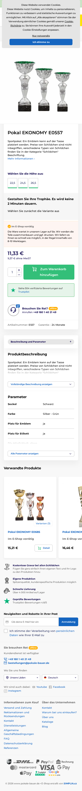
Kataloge (47, 721)
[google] (55, 773)
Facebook (59, 686)
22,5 (12, 183)
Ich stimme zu (41, 42)
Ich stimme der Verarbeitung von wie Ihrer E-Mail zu (42, 633)
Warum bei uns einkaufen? (59, 712)
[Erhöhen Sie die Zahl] (19, 270)
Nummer (12, 272)
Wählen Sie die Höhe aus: (25, 173)
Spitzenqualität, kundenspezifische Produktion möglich (44, 582)
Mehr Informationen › (21, 158)
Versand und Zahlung (18, 707)
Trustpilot (23, 291)
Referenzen (11, 747)
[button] (41, 384)
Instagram (14, 690)
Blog (45, 726)
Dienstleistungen (15, 725)
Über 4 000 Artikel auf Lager (29, 592)
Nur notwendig (41, 35)
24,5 (23, 183)
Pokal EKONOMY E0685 (24, 532)
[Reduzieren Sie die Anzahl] (19, 274)
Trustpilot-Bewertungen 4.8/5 (30, 602)
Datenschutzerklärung (18, 743)
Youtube (41, 686)
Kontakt (9, 720)
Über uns (48, 717)
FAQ (6, 738)
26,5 (33, 183)
